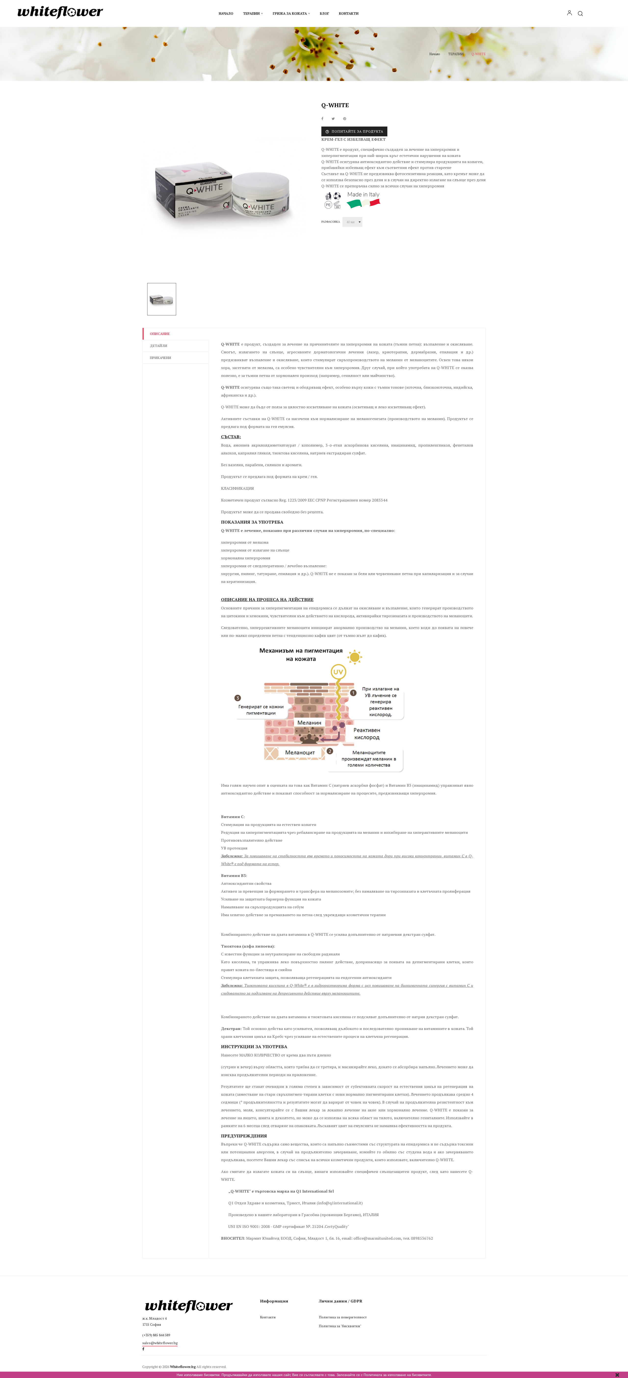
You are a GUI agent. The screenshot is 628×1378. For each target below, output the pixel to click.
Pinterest (344, 119)
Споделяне (322, 119)
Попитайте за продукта (354, 131)
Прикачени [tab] (160, 357)
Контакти (268, 1317)
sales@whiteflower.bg (160, 1342)
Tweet (333, 119)
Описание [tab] (160, 333)
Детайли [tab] (158, 345)
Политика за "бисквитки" (340, 1326)
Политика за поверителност (343, 1317)
